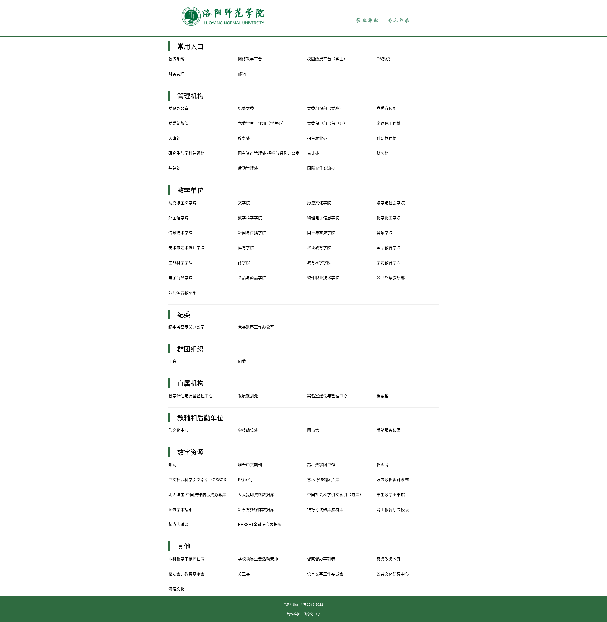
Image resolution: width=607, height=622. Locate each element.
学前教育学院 (389, 262)
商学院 (244, 262)
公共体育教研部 (182, 292)
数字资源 (190, 452)
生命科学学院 (180, 262)
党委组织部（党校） (325, 108)
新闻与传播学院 (252, 232)
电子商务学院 (180, 277)
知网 (172, 464)
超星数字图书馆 (321, 464)
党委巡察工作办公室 (256, 327)
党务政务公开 (389, 559)
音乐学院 (385, 232)
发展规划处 (248, 395)
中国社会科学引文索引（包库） (335, 494)
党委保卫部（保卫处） (327, 123)
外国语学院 (178, 217)
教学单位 (190, 190)
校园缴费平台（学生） (327, 59)
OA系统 (383, 59)
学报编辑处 (248, 430)
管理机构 (190, 96)
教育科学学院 (319, 262)
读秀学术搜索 (180, 509)
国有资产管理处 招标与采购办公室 (268, 153)
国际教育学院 (389, 247)
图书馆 (313, 430)
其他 (183, 546)
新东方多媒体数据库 (256, 509)
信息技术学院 (180, 232)
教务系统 (176, 59)
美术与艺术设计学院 (186, 247)
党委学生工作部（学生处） (262, 123)
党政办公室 (178, 108)
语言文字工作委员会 (325, 574)
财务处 (383, 153)
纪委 (183, 314)
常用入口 (190, 46)
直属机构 (190, 383)
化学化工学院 (389, 217)
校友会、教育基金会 (186, 574)
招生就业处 (317, 138)
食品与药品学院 (252, 277)
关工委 (244, 574)
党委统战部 (178, 123)
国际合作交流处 (321, 168)
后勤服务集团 (389, 430)
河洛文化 (176, 589)
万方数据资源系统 (393, 479)
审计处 (313, 153)
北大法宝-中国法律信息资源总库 (197, 494)
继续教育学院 (319, 247)
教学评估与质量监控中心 (190, 395)
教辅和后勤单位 (200, 417)
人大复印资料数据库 (256, 494)
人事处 (174, 138)
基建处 (174, 168)
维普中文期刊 (250, 464)
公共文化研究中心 (393, 574)
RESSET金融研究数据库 (260, 524)
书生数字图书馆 (391, 494)
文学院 (244, 203)
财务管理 (176, 74)
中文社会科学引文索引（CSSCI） (198, 479)
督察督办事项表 (321, 559)
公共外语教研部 (391, 277)
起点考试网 (178, 524)
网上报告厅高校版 (393, 509)
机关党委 (246, 108)
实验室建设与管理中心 (327, 395)
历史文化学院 (319, 203)
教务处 (244, 138)
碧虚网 (383, 464)
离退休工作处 (389, 123)
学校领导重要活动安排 (258, 559)
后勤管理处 (248, 168)
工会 (172, 361)
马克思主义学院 (182, 203)
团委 (242, 361)
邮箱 (242, 74)
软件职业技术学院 (323, 277)
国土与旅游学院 (321, 232)
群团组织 (190, 348)
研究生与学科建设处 (186, 153)
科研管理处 (387, 138)
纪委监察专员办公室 (186, 327)
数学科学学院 (250, 217)
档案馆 (383, 395)
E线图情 (245, 479)
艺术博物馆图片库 (323, 479)
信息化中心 (178, 430)
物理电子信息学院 (323, 217)
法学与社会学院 (391, 203)
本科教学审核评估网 (186, 559)
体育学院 (246, 247)
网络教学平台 (250, 59)
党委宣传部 (387, 108)
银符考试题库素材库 (325, 509)
